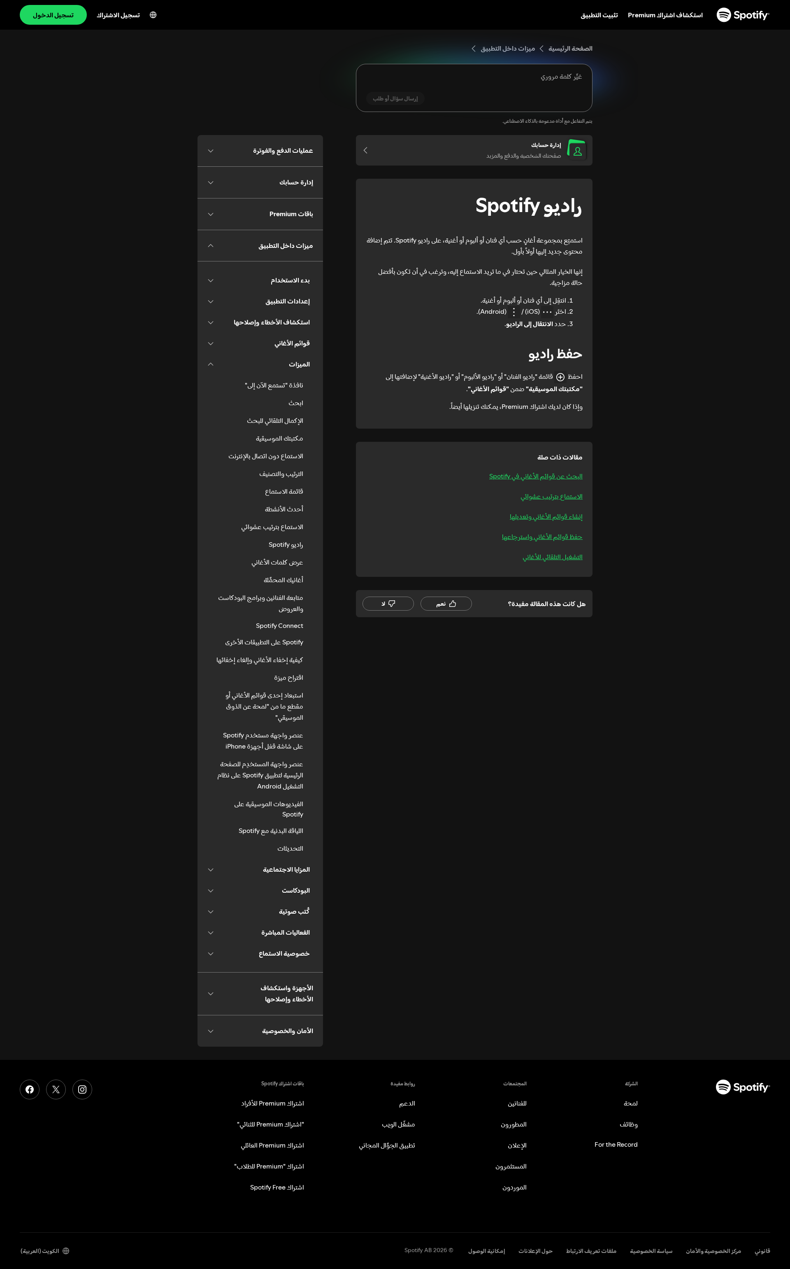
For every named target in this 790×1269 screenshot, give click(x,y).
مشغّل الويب (398, 1124)
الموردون (514, 1187)
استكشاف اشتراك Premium (665, 14)
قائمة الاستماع (284, 491)
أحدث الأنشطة (284, 508)
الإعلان (517, 1145)
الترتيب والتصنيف (281, 473)
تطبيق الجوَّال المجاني (387, 1145)
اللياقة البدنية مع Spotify (271, 830)
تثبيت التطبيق (599, 14)
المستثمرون (511, 1166)
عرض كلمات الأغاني (277, 562)
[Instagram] (82, 1089)
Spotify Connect (279, 625)
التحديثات (290, 848)
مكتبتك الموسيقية (279, 438)
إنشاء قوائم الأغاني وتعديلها (546, 516)
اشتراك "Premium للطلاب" (269, 1166)
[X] (56, 1089)
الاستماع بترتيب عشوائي (551, 496)
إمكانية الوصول (486, 1251)
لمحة (631, 1103)
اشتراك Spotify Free (277, 1187)
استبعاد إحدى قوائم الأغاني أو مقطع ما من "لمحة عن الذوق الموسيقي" (264, 706)
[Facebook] (30, 1089)
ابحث (295, 402)
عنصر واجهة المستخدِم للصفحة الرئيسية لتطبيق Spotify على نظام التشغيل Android (260, 775)
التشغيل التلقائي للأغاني (553, 556)
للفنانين (517, 1103)
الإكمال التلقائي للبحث (275, 420)
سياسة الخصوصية (651, 1251)
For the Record (616, 1144)
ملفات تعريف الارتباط (591, 1251)
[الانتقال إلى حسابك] (368, 150)
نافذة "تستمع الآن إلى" (274, 385)
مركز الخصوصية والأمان (713, 1251)
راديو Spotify (286, 544)
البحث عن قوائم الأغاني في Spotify (536, 476)
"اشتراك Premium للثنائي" (270, 1124)
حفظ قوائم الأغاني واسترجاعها (542, 536)
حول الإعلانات (535, 1251)
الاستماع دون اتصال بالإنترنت (265, 455)
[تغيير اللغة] (153, 14)
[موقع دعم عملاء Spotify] (743, 14)
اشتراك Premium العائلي (272, 1145)
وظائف (629, 1124)
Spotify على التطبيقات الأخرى (264, 641)
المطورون (514, 1124)
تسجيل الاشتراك (118, 14)
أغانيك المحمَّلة (283, 579)
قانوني (762, 1251)
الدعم (407, 1103)
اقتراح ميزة (288, 677)
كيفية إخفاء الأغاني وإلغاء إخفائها (259, 659)
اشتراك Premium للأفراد (272, 1103)
